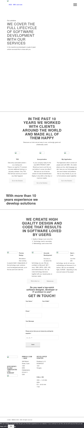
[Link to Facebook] (69, 419)
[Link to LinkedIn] (75, 419)
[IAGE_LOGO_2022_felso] (14, 4)
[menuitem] (69, 4)
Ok (11, 426)
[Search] (69, 4)
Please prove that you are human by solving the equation (39, 332)
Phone (28, 311)
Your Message (30, 321)
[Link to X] (72, 419)
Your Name (29, 301)
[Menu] (74, 4)
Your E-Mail (46, 301)
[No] (15, 426)
